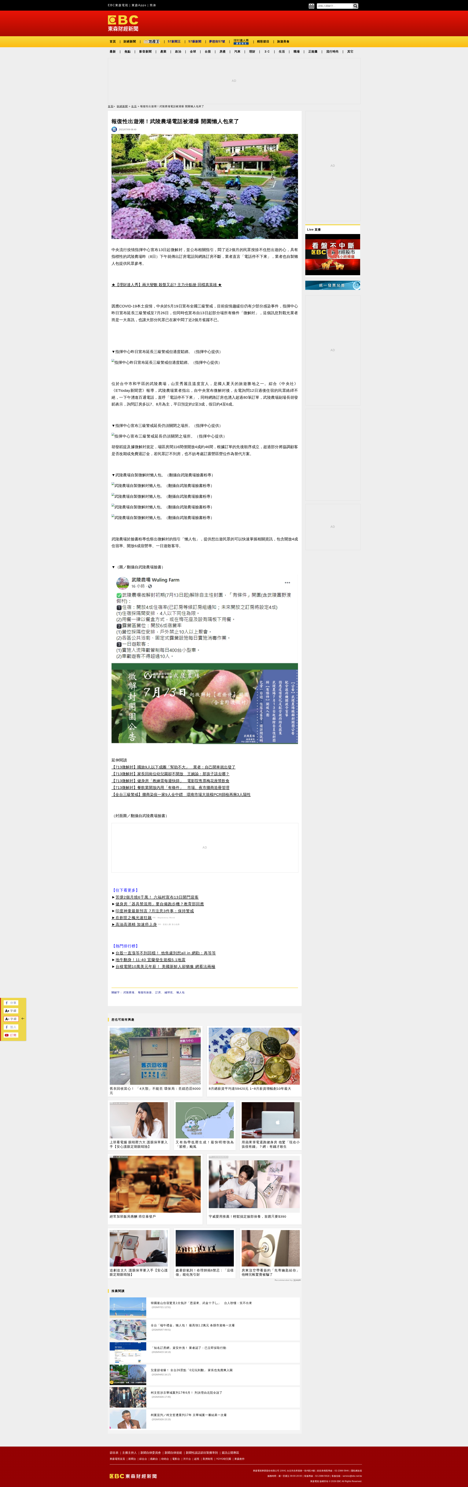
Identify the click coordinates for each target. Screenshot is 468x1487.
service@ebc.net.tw (352, 1476)
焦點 (127, 51)
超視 (196, 1458)
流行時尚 (332, 51)
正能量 (313, 51)
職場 (297, 51)
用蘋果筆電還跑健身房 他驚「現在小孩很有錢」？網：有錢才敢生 (271, 1144)
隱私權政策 (356, 1470)
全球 (193, 51)
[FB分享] (11, 1004)
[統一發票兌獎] (332, 288)
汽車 (237, 51)
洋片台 (187, 1458)
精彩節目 (263, 41)
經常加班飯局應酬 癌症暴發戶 (133, 1216)
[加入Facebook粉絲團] (11, 1028)
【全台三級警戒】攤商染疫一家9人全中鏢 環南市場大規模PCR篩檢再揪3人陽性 (181, 794)
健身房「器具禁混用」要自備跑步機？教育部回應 (160, 904)
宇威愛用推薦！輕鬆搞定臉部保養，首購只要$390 (247, 1216)
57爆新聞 (194, 41)
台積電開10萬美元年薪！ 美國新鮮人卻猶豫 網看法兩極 (165, 966)
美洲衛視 (208, 1458)
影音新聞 (145, 51)
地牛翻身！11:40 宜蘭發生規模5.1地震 (151, 960)
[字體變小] (11, 1020)
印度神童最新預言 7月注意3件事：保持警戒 (155, 911)
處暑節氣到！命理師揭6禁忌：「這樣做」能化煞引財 (205, 1272)
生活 (282, 51)
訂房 (158, 992)
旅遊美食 (283, 41)
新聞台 (132, 1458)
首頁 (113, 41)
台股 (208, 51)
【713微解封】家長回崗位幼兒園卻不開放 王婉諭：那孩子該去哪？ (170, 774)
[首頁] (123, 23)
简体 (153, 5)
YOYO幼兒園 (223, 1458)
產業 (163, 51)
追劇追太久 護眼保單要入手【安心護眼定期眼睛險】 (139, 1272)
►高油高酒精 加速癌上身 (134, 924)
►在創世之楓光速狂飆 (132, 918)
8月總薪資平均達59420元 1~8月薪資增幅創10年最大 (250, 1088)
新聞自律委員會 (150, 1452)
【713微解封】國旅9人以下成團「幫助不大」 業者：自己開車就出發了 (173, 767)
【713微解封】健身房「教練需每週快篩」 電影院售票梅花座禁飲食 (170, 781)
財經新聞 (130, 41)
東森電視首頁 (117, 1458)
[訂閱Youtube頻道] (11, 1036)
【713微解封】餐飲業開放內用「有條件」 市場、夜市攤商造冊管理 (170, 787)
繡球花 (169, 992)
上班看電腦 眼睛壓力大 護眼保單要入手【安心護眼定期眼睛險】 (139, 1144)
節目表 (114, 1452)
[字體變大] (11, 1012)
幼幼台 (165, 1458)
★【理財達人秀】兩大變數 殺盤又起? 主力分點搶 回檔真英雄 (164, 285)
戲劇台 (154, 1458)
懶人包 (180, 992)
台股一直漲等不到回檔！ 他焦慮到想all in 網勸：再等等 (166, 953)
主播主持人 (129, 1452)
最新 (113, 51)
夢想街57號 (217, 41)
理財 (252, 51)
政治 (178, 51)
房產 (223, 51)
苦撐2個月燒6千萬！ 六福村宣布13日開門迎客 (157, 897)
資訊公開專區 (230, 1452)
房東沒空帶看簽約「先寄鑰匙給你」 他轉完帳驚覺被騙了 (271, 1272)
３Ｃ (267, 51)
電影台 (176, 1458)
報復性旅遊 (145, 992)
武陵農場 (128, 992)
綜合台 (143, 1458)
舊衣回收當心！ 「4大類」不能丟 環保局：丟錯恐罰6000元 (155, 1091)
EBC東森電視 (118, 5)
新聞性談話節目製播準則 (202, 1452)
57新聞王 (174, 41)
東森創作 (239, 1458)
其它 (350, 51)
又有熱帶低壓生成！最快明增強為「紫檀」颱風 (205, 1144)
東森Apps (139, 5)
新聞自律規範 (173, 1452)
